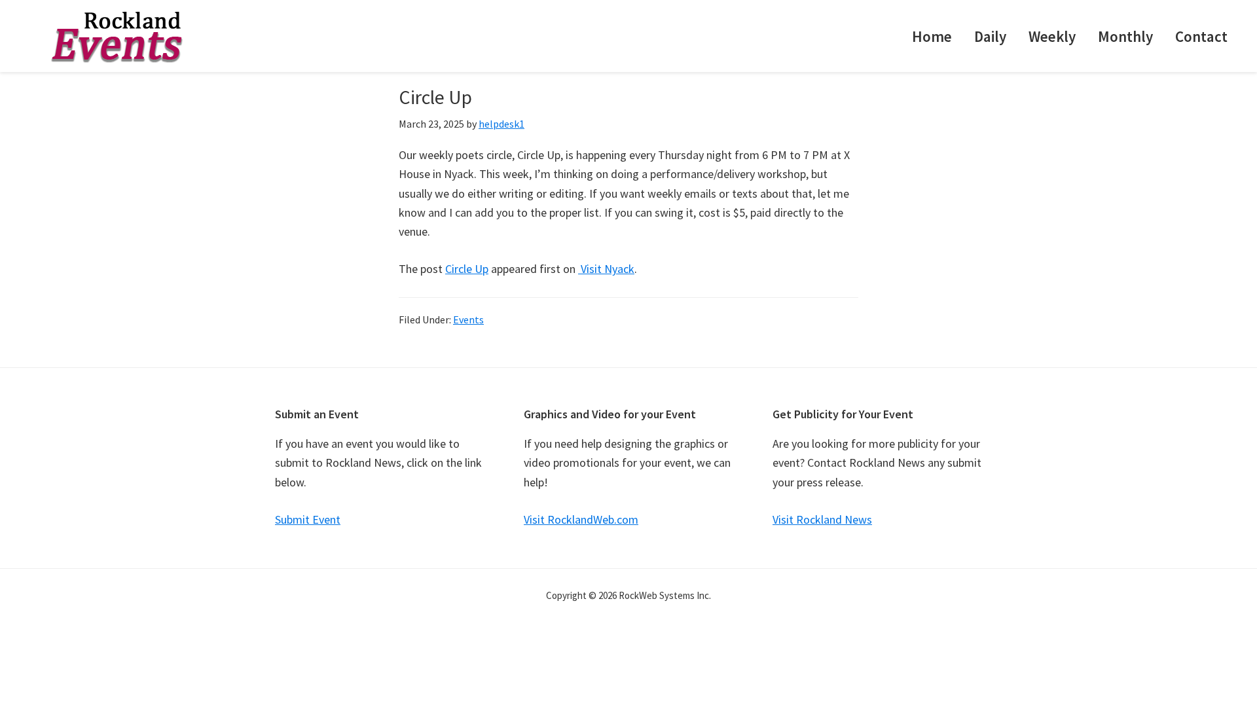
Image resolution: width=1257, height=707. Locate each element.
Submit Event (307, 519)
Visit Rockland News (822, 519)
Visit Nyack (606, 268)
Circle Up (466, 268)
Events (468, 319)
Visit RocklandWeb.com (581, 519)
